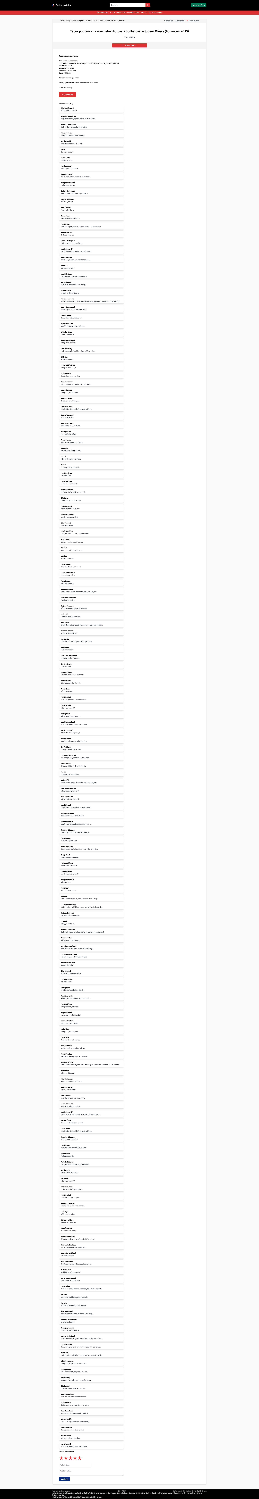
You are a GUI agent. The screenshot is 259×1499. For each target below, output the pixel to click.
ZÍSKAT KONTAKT (129, 45)
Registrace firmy (199, 5)
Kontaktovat (67, 95)
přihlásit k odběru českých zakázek (90, 1497)
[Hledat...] (147, 5)
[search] (127, 5)
